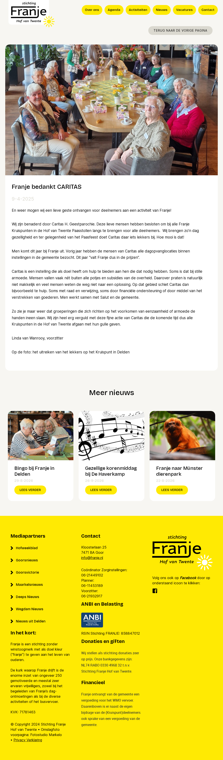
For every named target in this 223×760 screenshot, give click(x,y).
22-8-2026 (165, 481)
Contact (208, 10)
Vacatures (184, 10)
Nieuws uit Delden (31, 621)
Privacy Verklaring (28, 740)
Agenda (114, 10)
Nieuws (161, 10)
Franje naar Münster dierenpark (179, 471)
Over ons (92, 10)
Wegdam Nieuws (29, 609)
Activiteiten (138, 10)
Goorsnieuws (27, 560)
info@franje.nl (92, 558)
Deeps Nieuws (27, 597)
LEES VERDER (30, 490)
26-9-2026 (94, 481)
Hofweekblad (27, 548)
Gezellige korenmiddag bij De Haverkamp (111, 471)
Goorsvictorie (27, 572)
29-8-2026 (23, 481)
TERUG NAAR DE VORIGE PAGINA (180, 30)
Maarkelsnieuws (29, 585)
